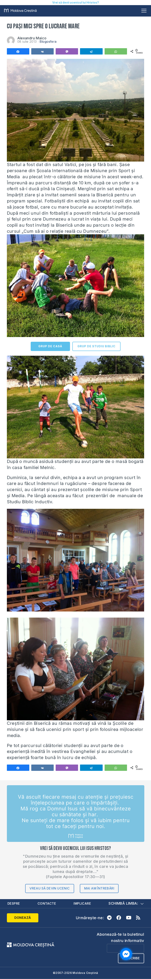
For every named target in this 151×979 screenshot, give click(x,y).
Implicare (82, 903)
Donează (22, 918)
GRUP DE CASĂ (50, 346)
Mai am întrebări (99, 888)
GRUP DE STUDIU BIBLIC (96, 346)
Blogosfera (48, 41)
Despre (13, 903)
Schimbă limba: (123, 903)
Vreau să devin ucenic (49, 888)
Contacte (47, 903)
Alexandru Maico (32, 38)
